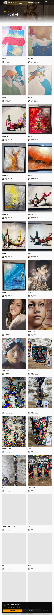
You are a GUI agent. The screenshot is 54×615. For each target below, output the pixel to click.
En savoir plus (17, 607)
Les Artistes (21, 3)
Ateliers (39, 2)
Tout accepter (13, 610)
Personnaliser (45, 610)
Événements (30, 2)
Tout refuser (31, 610)
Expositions (12, 2)
